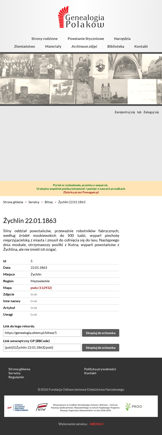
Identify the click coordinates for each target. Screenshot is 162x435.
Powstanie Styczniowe (86, 38)
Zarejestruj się (125, 112)
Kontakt (141, 46)
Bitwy (49, 202)
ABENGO (96, 424)
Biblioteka (115, 46)
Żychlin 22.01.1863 (71, 202)
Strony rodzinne (44, 38)
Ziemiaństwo (24, 46)
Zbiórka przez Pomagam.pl (81, 192)
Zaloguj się (151, 112)
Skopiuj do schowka (100, 333)
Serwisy (33, 202)
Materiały (53, 46)
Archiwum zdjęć (84, 46)
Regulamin (16, 377)
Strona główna (13, 202)
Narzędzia (122, 38)
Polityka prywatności (100, 369)
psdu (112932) (41, 288)
